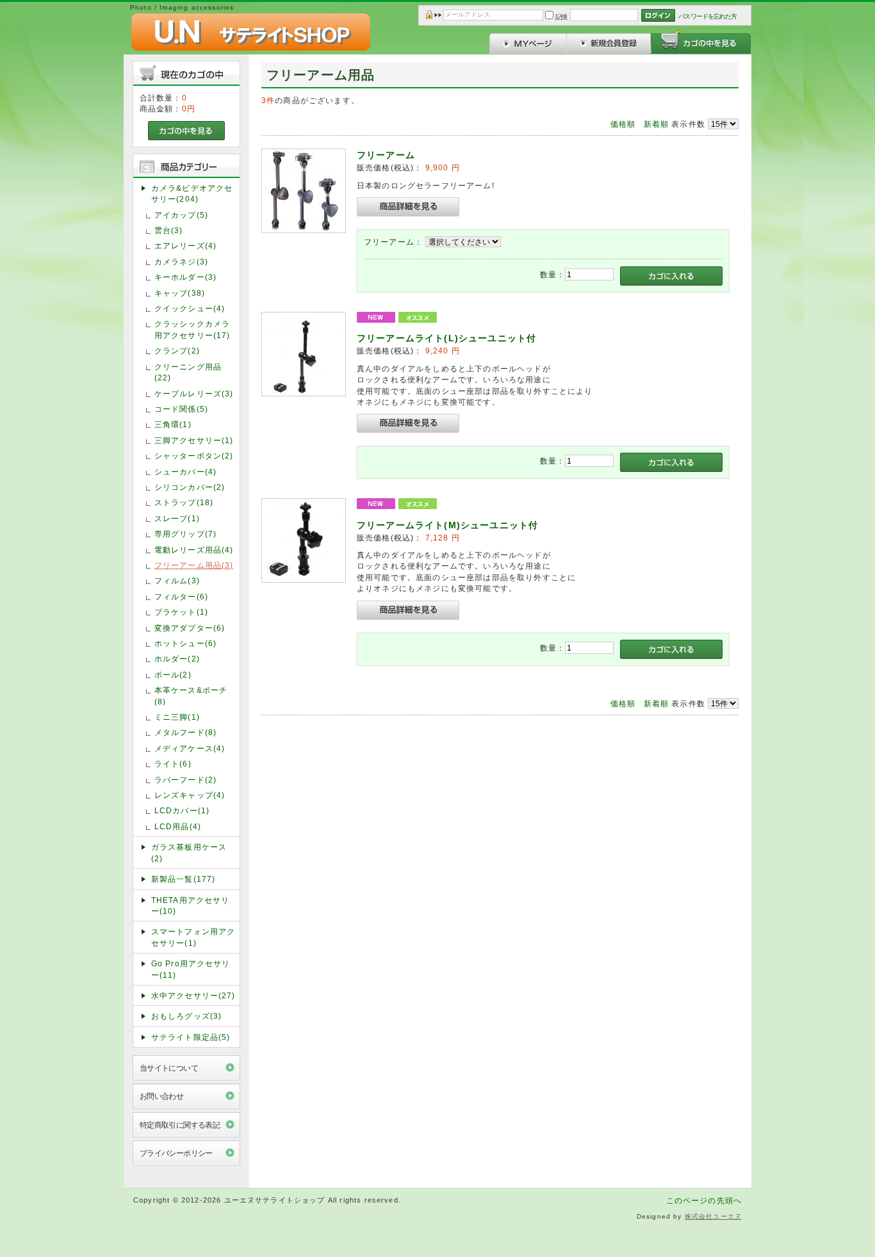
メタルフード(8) (185, 732)
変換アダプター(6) (189, 628)
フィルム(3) (177, 580)
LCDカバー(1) (181, 810)
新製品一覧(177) (183, 879)
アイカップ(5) (181, 215)
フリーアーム (386, 155)
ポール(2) (173, 674)
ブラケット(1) (181, 612)
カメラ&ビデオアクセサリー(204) (192, 193)
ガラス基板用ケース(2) (189, 852)
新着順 (656, 124)
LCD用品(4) (177, 826)
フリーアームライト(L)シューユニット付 (446, 338)
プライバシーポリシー (176, 1153)
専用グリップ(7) (185, 534)
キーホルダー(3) (185, 277)
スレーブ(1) (177, 518)
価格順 (622, 124)
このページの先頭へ (704, 1200)
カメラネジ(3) (181, 261)
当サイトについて (169, 1068)
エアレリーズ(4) (185, 245)
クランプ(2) (177, 350)
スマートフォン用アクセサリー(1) (193, 936)
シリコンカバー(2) (189, 487)
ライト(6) (173, 763)
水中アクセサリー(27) (193, 995)
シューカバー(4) (185, 471)
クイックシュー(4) (189, 308)
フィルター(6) (181, 596)
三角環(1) (173, 424)
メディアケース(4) (189, 748)
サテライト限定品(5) (191, 1037)
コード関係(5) (181, 409)
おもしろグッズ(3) (186, 1016)
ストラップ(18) (183, 502)
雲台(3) (168, 230)
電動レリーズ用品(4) (194, 550)
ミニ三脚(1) (177, 717)
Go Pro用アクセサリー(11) (191, 968)
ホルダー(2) (177, 658)
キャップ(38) (179, 293)
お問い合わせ (162, 1096)
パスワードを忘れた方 (707, 16)
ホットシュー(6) (185, 643)
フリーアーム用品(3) (194, 565)
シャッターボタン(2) (194, 455)
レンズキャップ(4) (189, 795)
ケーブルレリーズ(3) (194, 393)
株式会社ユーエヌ (713, 1216)
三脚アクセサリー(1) (194, 440)
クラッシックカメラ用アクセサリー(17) (192, 329)
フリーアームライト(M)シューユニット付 (447, 525)
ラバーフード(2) (185, 779)
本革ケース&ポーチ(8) (190, 695)
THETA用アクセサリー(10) (190, 905)
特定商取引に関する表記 (180, 1125)
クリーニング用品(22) (188, 372)
